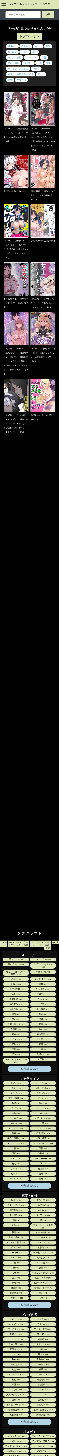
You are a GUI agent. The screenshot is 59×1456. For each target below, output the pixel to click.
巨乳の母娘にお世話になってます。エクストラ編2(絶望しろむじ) (43, 195)
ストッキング (15, 1205)
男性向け (12, 46)
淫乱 (16, 1049)
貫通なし (43, 1054)
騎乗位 (43, 1339)
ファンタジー (43, 979)
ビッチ (16, 1108)
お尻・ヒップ (43, 1118)
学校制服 (16, 1210)
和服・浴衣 (15, 1237)
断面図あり (15, 1409)
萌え (16, 1163)
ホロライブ (43, 1451)
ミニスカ (43, 1263)
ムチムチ (16, 1118)
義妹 (42, 1293)
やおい (16, 984)
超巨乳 (43, 1168)
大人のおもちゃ (15, 1394)
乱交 (16, 1369)
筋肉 (43, 1173)
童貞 (43, 1014)
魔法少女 (43, 1257)
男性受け (43, 1034)
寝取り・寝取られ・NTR (20, 74)
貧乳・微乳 (15, 1098)
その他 (55, 942)
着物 (42, 1298)
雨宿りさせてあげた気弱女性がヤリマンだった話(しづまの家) (16, 303)
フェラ (24, 52)
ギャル (43, 1098)
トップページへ (29, 36)
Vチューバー (43, 1158)
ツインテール (43, 1128)
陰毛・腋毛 (43, 1138)
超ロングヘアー (43, 1143)
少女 (43, 1113)
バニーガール (15, 1252)
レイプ (43, 1004)
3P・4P (43, 1334)
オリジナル (31, 57)
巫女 (15, 1278)
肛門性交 (16, 1349)
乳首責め (43, 1359)
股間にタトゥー (43, 1288)
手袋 (16, 1232)
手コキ (43, 1354)
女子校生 (16, 1215)
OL (43, 1163)
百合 (16, 1034)
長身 (43, 1178)
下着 (16, 1263)
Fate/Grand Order (16, 1451)
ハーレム (43, 1364)
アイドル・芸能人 (42, 1441)
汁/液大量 (42, 1415)
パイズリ (28, 63)
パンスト (43, 1242)
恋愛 (43, 1024)
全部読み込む (29, 1068)
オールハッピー (43, 1446)
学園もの (21, 80)
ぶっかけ (15, 1339)
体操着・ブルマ (43, 1252)
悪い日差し (13, 63)
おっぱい (12, 52)
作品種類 (41, 943)
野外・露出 (15, 1344)
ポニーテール (15, 1143)
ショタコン (43, 989)
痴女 (16, 1019)
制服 (48, 63)
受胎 (43, 1044)
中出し (38, 46)
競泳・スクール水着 (43, 1226)
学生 (16, 1113)
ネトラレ (16, 1009)
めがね (43, 1210)
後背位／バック (15, 1405)
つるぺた (16, 1123)
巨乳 (48, 46)
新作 (34, 52)
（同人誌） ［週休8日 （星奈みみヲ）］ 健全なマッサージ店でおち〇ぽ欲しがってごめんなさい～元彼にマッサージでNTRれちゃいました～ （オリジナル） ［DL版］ (16, 361)
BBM (15, 1044)
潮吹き (15, 1334)
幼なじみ (16, 1004)
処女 (10, 80)
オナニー (42, 1344)
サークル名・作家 (48, 945)
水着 (16, 1220)
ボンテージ (43, 1215)
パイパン (16, 1093)
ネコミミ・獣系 (15, 1242)
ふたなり (42, 1108)
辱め (15, 979)
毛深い (16, 1173)
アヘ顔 (15, 1364)
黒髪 (16, 1133)
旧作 (39, 63)
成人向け (25, 46)
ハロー (16, 1441)
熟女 (43, 1029)
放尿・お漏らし (43, 1409)
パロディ (33, 943)
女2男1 (16, 1029)
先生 (16, 1225)
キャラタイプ (11, 943)
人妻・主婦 (42, 1088)
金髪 (16, 1148)
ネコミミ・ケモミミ (43, 1273)
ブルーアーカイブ (43, 1436)
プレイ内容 (26, 943)
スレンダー (15, 1128)
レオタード (15, 1298)
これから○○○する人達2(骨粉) (43, 241)
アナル (41, 74)
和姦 (16, 1014)
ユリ (43, 1049)
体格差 (43, 1153)
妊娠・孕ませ (15, 1024)
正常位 (43, 1400)
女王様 (43, 1059)
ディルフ (16, 1178)
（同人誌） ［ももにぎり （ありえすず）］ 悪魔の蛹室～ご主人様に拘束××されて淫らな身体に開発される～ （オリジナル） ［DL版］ (16, 423)
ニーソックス (43, 1237)
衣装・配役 (18, 943)
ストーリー (4, 943)
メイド (16, 1158)
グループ (43, 1200)
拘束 (43, 1349)
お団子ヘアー (43, 1278)
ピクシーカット (43, 1283)
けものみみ (43, 1205)
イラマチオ (15, 1374)
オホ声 (43, 1389)
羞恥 (16, 1379)
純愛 (43, 984)
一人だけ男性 (15, 989)
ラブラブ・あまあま (18, 69)
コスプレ (16, 1389)
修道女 (15, 1288)
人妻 (16, 1273)
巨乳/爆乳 (42, 1133)
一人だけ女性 (14, 57)
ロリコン (43, 1093)
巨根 (16, 1153)
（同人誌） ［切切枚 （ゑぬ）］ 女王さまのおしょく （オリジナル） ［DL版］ (44, 303)
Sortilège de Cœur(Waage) (14, 191)
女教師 (43, 1247)
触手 (43, 1369)
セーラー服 (43, 1232)
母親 (43, 1148)
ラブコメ (16, 1039)
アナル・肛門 (42, 1329)
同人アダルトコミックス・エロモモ (29, 4)
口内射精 (43, 1384)
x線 (15, 994)
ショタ (43, 999)
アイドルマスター (15, 1446)
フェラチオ (15, 1329)
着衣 (16, 1359)
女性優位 (43, 1009)
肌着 (43, 1268)
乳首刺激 (16, 1415)
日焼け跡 (15, 1293)
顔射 (16, 1384)
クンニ (16, 1354)
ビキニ (16, 1247)
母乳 (43, 1019)
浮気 (16, 1054)
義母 (15, 1283)
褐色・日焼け (15, 1138)
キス (43, 1394)
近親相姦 (16, 999)
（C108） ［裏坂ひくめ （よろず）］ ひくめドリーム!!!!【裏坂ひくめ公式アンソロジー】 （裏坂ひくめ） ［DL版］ (16, 249)
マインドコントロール (16, 1060)
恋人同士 (43, 1039)
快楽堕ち (43, 994)
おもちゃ (43, 1405)
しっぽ (16, 1168)
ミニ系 (43, 1123)
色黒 (16, 1103)
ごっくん (43, 1374)
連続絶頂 (43, 1379)
